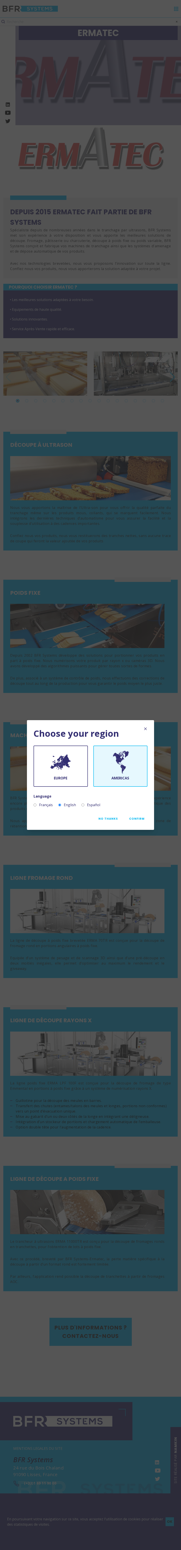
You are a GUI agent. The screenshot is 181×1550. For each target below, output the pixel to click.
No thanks (108, 819)
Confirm (137, 819)
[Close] (145, 729)
